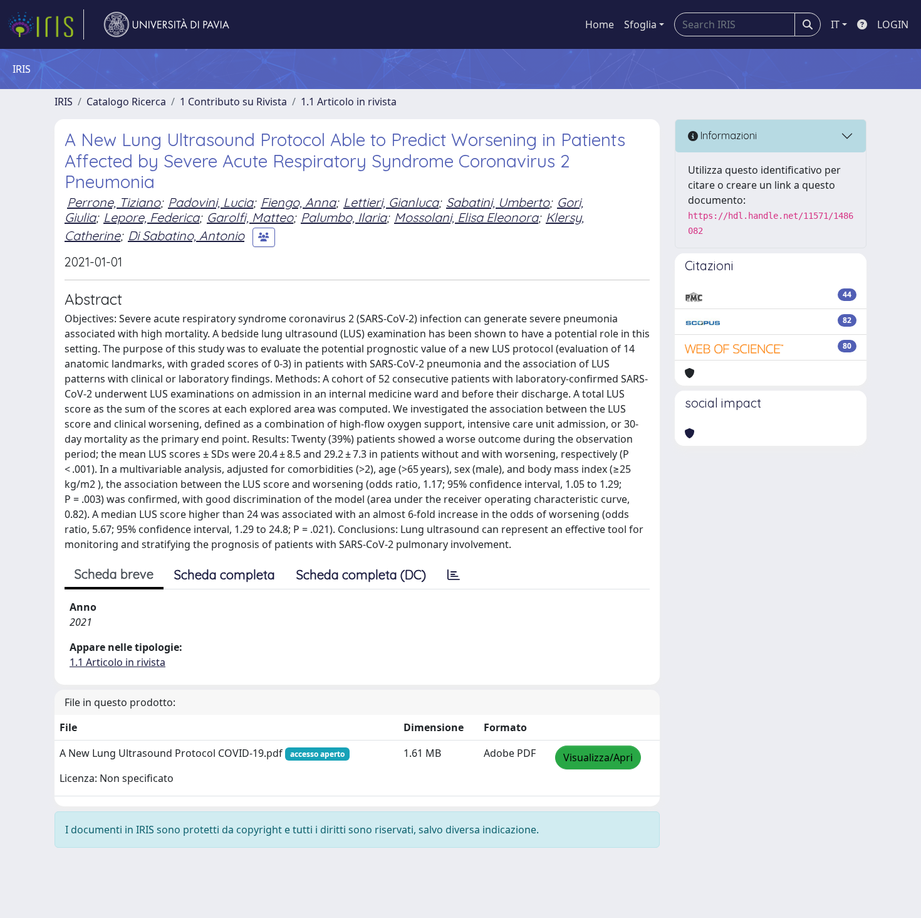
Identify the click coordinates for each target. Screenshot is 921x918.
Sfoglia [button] (640, 24)
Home (599, 24)
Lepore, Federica (151, 217)
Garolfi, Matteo (250, 217)
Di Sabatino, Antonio (186, 235)
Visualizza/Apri (598, 757)
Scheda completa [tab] (224, 575)
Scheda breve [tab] (114, 574)
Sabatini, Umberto (497, 202)
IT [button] (835, 24)
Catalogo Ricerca (126, 101)
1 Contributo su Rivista (233, 101)
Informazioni (727, 135)
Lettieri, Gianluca (391, 202)
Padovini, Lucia (210, 202)
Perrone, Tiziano (113, 202)
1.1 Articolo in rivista (349, 101)
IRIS (64, 101)
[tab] (454, 575)
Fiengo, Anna (298, 202)
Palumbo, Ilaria (344, 217)
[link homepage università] (166, 24)
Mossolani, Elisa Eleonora (466, 217)
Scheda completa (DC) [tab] (361, 575)
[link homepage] (46, 24)
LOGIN (892, 24)
